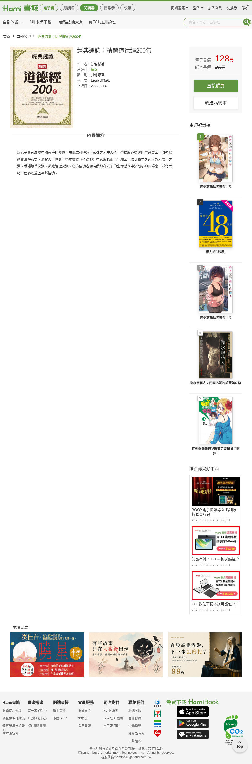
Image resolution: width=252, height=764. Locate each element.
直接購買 (216, 85)
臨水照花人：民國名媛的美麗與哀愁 (215, 383)
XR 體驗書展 (37, 726)
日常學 (109, 8)
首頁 (6, 37)
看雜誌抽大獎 (71, 22)
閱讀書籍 (178, 7)
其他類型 (24, 37)
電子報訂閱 (111, 726)
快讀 (127, 8)
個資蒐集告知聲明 (13, 727)
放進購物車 (216, 103)
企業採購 (134, 726)
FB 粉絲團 (110, 710)
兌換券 (232, 7)
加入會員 (215, 7)
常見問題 (84, 726)
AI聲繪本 (134, 741)
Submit (247, 22)
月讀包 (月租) (37, 718)
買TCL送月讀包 (102, 22)
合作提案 (134, 718)
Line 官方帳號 (113, 718)
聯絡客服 (134, 710)
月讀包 (69, 8)
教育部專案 (136, 733)
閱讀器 (89, 8)
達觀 (94, 70)
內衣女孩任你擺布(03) (215, 317)
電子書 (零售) (37, 710)
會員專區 (84, 710)
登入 (196, 7)
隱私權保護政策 (13, 718)
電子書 (48, 8)
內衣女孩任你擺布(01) (215, 186)
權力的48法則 (215, 252)
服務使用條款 (12, 710)
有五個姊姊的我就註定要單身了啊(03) (216, 451)
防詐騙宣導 (10, 733)
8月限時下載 (40, 22)
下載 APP (60, 718)
